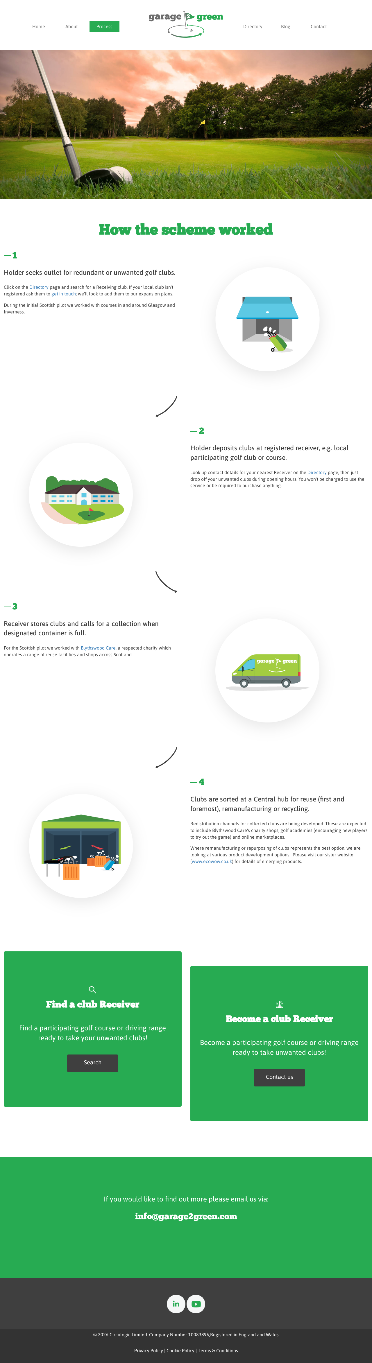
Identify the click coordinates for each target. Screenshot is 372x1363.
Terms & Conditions (218, 1350)
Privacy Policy (148, 1350)
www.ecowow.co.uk (212, 861)
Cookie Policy (180, 1350)
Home (38, 26)
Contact (319, 26)
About (71, 26)
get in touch (63, 293)
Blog (285, 26)
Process (104, 26)
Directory (252, 26)
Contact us (279, 1076)
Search (92, 1062)
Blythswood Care (98, 647)
